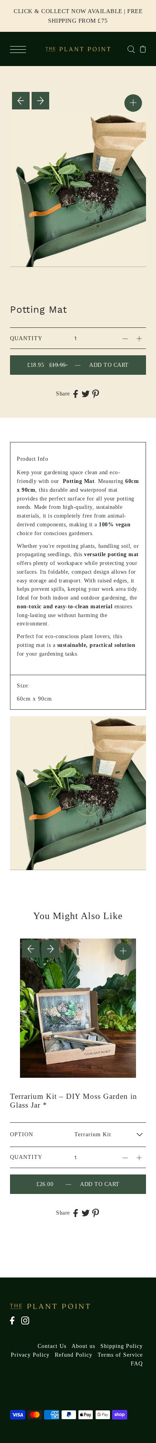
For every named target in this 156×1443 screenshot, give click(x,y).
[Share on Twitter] (86, 393)
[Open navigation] (20, 49)
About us (83, 1346)
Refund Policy (73, 1355)
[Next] (40, 100)
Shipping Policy (121, 1346)
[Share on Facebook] (76, 393)
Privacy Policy (30, 1355)
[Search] (131, 49)
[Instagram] (27, 1324)
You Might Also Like (78, 916)
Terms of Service (120, 1355)
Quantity (26, 338)
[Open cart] (143, 49)
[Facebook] (15, 1324)
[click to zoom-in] (133, 103)
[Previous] (21, 100)
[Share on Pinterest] (95, 393)
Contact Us (52, 1346)
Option (21, 1134)
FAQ (137, 1364)
